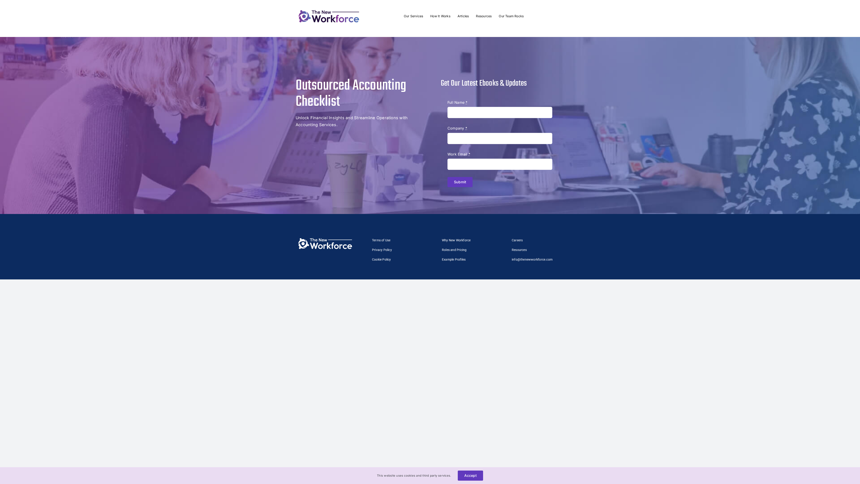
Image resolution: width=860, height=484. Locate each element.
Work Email (458, 154)
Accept (470, 475)
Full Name (457, 102)
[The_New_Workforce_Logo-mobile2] (329, 9)
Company (457, 128)
